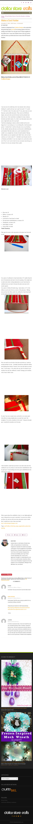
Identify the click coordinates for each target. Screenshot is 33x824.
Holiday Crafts (18, 708)
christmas (12, 526)
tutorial (13, 29)
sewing (3, 528)
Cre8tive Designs (19, 27)
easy (17, 526)
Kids (22, 708)
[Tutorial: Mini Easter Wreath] (16, 683)
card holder (7, 526)
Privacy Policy (4, 800)
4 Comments (20, 23)
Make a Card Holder (10, 20)
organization (22, 526)
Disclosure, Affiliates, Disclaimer (8, 802)
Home (2, 16)
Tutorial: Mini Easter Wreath (7, 709)
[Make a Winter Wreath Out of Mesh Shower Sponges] (16, 736)
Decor (14, 16)
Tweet (16, 535)
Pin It (24, 535)
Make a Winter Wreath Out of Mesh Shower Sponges (13, 763)
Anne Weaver (11, 596)
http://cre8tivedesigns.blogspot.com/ (9, 523)
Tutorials (25, 708)
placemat (27, 526)
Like (9, 535)
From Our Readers (20, 16)
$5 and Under (8, 16)
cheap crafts (9, 708)
